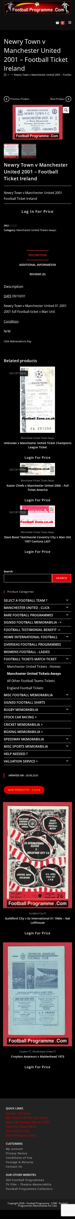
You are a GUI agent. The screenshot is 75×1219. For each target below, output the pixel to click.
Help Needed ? (16, 754)
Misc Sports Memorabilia (26, 746)
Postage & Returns (19, 1162)
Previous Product (19, 99)
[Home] (5, 74)
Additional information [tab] (37, 265)
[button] (66, 110)
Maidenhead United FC (44, 1051)
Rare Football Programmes (28, 615)
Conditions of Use (19, 1158)
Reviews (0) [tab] (37, 274)
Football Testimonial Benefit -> (32, 630)
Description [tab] (37, 255)
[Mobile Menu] (68, 22)
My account (14, 1149)
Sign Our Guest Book (21, 1126)
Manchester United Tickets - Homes (34, 666)
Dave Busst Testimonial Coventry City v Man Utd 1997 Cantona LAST (37, 539)
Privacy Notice (16, 1153)
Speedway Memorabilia (24, 739)
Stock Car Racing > (20, 717)
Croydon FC (25, 1051)
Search (8, 571)
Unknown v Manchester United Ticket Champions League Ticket (37, 445)
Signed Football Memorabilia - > (32, 622)
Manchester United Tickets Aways (36, 230)
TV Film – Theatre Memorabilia (28, 1184)
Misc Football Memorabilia (28, 695)
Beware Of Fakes (18, 1113)
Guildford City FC (37, 913)
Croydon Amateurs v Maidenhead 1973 (37, 1056)
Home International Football (31, 637)
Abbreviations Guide (21, 1135)
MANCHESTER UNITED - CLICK (26, 607)
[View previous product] (6, 99)
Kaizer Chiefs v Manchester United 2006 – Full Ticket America (38, 488)
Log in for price (37, 211)
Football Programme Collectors (29, 1189)
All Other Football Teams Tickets (31, 681)
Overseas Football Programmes (32, 644)
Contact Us (14, 1166)
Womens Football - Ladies (27, 652)
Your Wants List (18, 1131)
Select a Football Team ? (25, 600)
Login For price (37, 457)
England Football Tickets (25, 688)
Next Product (57, 99)
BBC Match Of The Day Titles (27, 1118)
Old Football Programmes (25, 1180)
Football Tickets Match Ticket (30, 659)
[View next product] (68, 99)
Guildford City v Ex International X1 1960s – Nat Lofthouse (37, 920)
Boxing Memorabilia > (23, 732)
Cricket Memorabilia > (23, 724)
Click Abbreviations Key (17, 341)
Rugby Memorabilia (21, 709)
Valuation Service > (21, 761)
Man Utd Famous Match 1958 (27, 1122)
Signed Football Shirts (24, 702)
